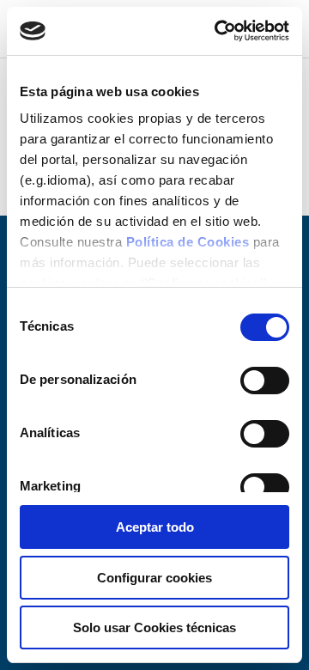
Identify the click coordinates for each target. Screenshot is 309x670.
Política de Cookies (188, 241)
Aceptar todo (155, 527)
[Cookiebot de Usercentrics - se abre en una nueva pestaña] (218, 31)
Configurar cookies (154, 577)
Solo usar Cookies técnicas (154, 627)
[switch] (264, 380)
